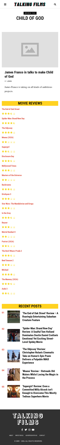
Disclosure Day (8, 156)
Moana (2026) (8, 137)
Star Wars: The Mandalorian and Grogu (17, 203)
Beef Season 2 (8, 260)
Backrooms (6, 185)
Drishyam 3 (6, 194)
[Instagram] (29, 430)
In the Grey (6, 213)
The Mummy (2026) (10, 279)
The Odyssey (7, 128)
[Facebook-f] (22, 430)
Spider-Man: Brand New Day (13, 118)
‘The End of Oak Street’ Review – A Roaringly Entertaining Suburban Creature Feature (40, 317)
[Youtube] (33, 430)
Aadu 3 (5, 289)
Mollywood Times (9, 166)
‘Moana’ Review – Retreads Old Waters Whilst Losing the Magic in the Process (40, 375)
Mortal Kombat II (8, 232)
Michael (5, 270)
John (9, 81)
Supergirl (5, 147)
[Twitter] (26, 430)
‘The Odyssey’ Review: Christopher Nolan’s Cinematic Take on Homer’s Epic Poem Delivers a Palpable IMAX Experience (38, 356)
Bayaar (5, 222)
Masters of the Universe (12, 175)
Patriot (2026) (8, 241)
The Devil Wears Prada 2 (12, 251)
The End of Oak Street (11, 109)
